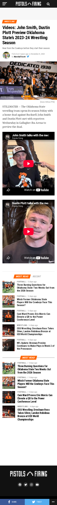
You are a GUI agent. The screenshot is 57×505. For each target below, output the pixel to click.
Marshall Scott (20, 57)
